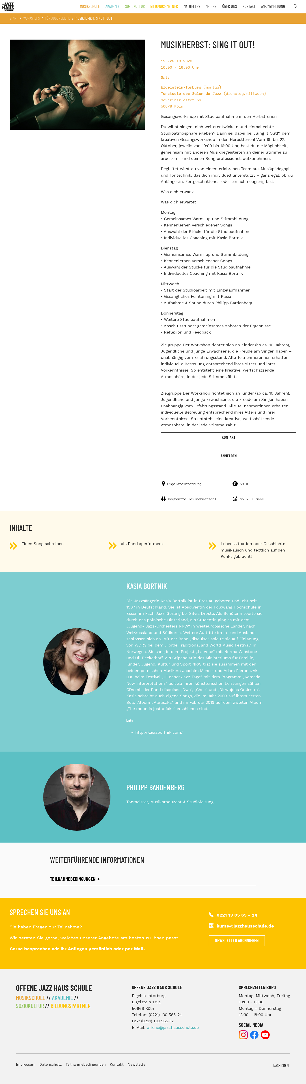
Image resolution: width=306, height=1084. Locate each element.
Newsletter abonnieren (237, 940)
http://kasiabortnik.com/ (159, 732)
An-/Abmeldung (273, 7)
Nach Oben (281, 1066)
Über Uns (229, 7)
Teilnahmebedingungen (86, 1064)
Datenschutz (50, 1064)
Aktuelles (192, 7)
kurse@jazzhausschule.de (245, 926)
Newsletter (137, 1064)
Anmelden (229, 456)
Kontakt (249, 7)
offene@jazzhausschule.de (173, 1027)
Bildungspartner (164, 7)
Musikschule (90, 7)
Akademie (113, 7)
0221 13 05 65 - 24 (237, 915)
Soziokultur (135, 7)
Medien (211, 7)
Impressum (25, 1064)
